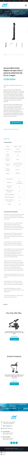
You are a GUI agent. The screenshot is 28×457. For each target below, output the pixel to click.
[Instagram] (14, 443)
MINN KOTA (10, 129)
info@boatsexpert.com (7, 428)
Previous (6, 49)
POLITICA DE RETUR (19, 449)
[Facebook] (11, 443)
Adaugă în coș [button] (15, 339)
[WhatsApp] (16, 443)
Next (22, 49)
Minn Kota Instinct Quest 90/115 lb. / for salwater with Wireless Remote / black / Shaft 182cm (14, 332)
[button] (3, 1)
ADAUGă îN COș (17, 122)
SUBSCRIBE (9, 410)
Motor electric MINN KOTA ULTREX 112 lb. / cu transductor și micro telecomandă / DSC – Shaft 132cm (14, 376)
